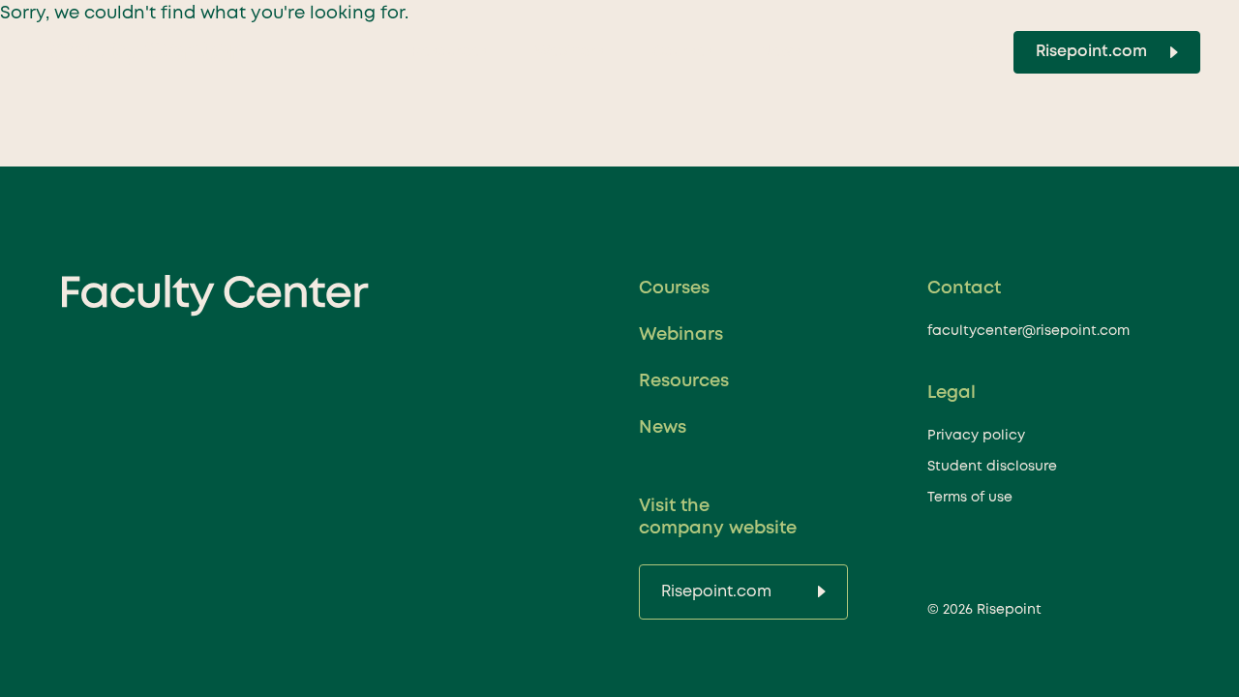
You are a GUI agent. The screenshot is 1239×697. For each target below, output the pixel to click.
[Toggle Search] (977, 52)
